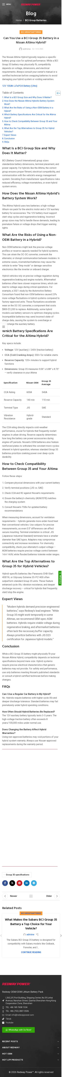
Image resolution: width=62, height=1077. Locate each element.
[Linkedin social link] (27, 883)
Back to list (31, 896)
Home (19, 20)
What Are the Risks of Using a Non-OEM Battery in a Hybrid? (28, 109)
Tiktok (8, 1019)
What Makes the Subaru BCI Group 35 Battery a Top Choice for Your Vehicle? (31, 924)
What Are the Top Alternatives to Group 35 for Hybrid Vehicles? (29, 130)
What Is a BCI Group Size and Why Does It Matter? (28, 97)
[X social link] (12, 883)
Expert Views (10, 135)
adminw (27, 49)
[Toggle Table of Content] (56, 93)
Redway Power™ (25, 1072)
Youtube (9, 1022)
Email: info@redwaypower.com (20, 1015)
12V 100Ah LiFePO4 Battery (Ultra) (19, 86)
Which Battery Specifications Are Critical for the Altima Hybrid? (30, 116)
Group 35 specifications (17, 875)
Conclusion (9, 138)
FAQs (6, 142)
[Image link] (16, 983)
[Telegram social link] (34, 883)
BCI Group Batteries (35, 20)
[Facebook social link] (5, 883)
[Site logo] (31, 4)
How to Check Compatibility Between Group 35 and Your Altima (30, 123)
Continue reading (31, 952)
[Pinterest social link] (19, 883)
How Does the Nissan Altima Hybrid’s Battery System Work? (29, 102)
